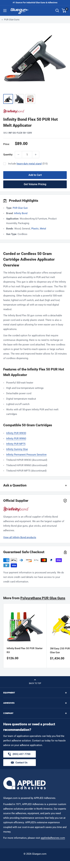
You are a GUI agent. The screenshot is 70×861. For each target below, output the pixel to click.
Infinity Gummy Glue (17, 449)
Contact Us (21, 762)
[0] (64, 11)
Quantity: (8, 154)
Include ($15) (28, 163)
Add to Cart (35, 175)
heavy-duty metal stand (29, 163)
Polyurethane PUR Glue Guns (42, 598)
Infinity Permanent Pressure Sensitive (26, 454)
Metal (43, 228)
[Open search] (57, 10)
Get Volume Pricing (35, 184)
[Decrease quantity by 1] (18, 154)
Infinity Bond (20, 213)
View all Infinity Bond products (19, 537)
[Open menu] (5, 10)
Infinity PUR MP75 (15, 443)
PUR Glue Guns (11, 19)
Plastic (35, 228)
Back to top (35, 683)
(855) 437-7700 (21, 755)
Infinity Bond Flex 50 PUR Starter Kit (24, 650)
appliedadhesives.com (53, 837)
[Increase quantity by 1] (35, 154)
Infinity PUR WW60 (16, 438)
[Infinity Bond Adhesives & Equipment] (35, 111)
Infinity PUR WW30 (16, 433)
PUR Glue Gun (20, 207)
